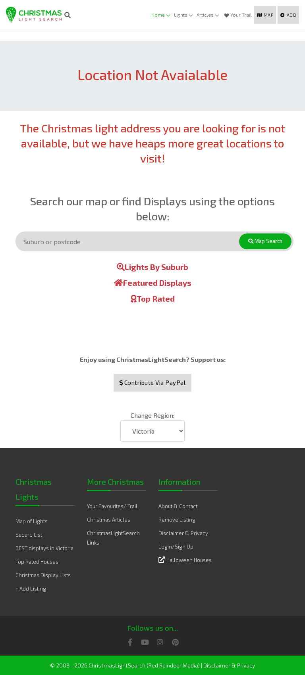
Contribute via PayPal (154, 382)
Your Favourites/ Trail (112, 506)
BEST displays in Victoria (44, 548)
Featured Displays (157, 282)
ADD (292, 14)
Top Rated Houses (36, 561)
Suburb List (28, 535)
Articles (205, 14)
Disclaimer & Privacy (183, 533)
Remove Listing (176, 519)
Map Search (267, 241)
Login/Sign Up (175, 546)
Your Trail (241, 14)
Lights (180, 14)
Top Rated (156, 298)
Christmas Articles (108, 519)
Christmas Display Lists (43, 575)
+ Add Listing (30, 588)
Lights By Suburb (156, 267)
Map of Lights (31, 521)
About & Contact (177, 506)
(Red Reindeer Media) (173, 665)
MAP (269, 14)
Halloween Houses (189, 560)
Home (158, 14)
